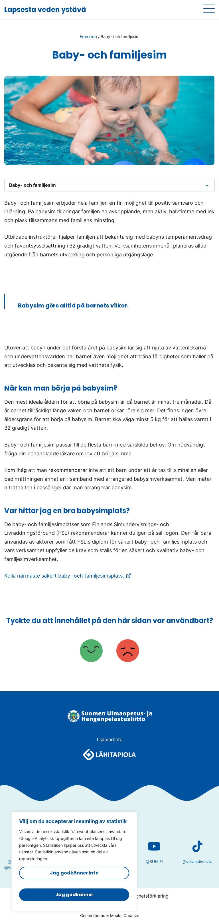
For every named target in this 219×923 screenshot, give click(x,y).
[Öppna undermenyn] (207, 185)
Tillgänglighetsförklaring (142, 896)
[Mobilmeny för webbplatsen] (209, 9)
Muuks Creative (124, 915)
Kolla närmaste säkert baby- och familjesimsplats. (67, 576)
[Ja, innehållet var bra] (91, 651)
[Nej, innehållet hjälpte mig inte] (127, 651)
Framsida (88, 36)
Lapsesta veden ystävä (45, 9)
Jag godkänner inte (74, 873)
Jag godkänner (74, 894)
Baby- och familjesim (32, 185)
